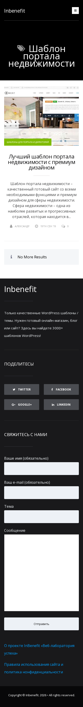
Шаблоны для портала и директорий (28, 142)
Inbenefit (14, 10)
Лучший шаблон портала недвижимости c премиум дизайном (41, 162)
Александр (22, 226)
